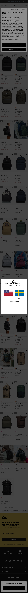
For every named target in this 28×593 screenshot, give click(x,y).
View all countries (14, 301)
